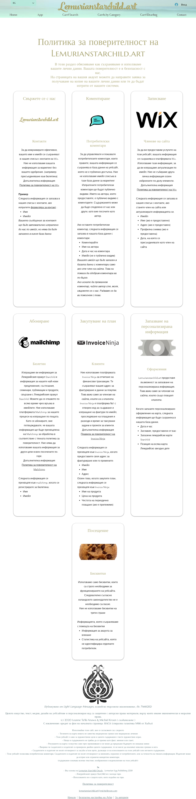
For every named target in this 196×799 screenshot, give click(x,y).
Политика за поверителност (98, 784)
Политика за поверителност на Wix (39, 185)
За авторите (121, 797)
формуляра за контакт (43, 207)
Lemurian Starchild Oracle (91, 770)
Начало (72, 797)
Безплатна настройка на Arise (95, 797)
